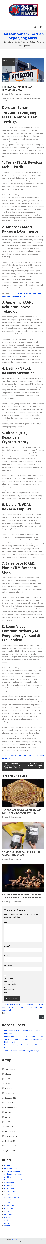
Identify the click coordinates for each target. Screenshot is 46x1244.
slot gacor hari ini (10, 1191)
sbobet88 (7, 1200)
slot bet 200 (8, 1165)
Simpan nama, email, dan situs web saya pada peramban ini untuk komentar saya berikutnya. (11, 985)
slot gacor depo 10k (11, 1197)
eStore (42, 1240)
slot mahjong (9, 1183)
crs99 (6, 1220)
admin (6, 94)
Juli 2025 (8, 1112)
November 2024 (11, 1136)
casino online (9, 1206)
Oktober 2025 (10, 1103)
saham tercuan (34, 98)
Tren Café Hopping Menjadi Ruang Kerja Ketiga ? (22, 1050)
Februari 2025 (10, 1131)
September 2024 (11, 1146)
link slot (7, 1217)
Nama (7, 946)
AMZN (9, 98)
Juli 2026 (8, 1074)
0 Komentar (17, 94)
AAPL (5, 98)
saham (26, 98)
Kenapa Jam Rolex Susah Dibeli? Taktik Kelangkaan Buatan (21, 811)
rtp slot (6, 1223)
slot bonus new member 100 (14, 1174)
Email (6, 956)
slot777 (7, 1203)
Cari (3, 1013)
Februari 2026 (10, 1093)
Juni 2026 (8, 1079)
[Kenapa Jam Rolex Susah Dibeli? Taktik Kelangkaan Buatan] (23, 793)
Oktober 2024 (10, 1141)
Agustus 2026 (10, 1069)
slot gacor (8, 1194)
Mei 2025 (8, 1122)
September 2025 (11, 1107)
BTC (13, 98)
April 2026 (8, 1088)
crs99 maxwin (9, 1188)
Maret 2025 (9, 1127)
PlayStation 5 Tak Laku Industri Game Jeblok (34, 765)
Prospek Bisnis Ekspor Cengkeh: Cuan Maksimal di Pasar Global (21, 896)
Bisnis (28, 94)
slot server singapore (12, 1171)
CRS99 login (8, 1214)
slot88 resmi (8, 1177)
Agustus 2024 (10, 1150)
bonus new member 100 (13, 1180)
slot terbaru (8, 1186)
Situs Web (8, 965)
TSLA (5, 100)
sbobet (7, 1226)
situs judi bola (9, 1208)
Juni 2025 (8, 1117)
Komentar (8, 922)
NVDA (21, 98)
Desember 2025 (11, 1098)
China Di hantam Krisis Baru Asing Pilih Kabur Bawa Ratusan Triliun (12, 766)
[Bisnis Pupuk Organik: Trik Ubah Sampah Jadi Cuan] (23, 835)
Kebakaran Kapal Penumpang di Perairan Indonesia (23, 1036)
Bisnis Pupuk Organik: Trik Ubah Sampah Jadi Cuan (22, 854)
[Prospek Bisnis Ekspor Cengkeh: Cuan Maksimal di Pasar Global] (23, 878)
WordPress (30, 1242)
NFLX (17, 98)
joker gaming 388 (10, 1168)
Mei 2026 (8, 1083)
